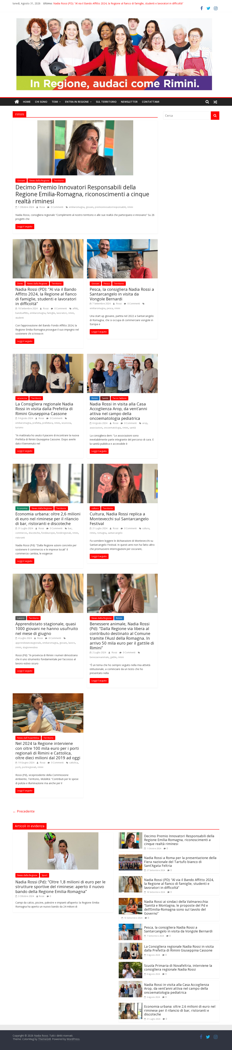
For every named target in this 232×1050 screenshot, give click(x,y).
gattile (113, 657)
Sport (44, 875)
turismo (19, 427)
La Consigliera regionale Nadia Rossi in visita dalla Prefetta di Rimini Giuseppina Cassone (44, 408)
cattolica (73, 762)
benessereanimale (99, 657)
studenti (19, 317)
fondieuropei (48, 532)
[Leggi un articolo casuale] (215, 102)
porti (17, 767)
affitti (75, 308)
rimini (130, 207)
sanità (133, 427)
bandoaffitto (21, 313)
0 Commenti (56, 207)
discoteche (34, 532)
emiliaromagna (76, 207)
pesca (110, 308)
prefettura (47, 423)
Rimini (95, 398)
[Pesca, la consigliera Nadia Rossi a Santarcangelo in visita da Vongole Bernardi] (122, 241)
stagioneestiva (30, 647)
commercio (21, 532)
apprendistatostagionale (28, 642)
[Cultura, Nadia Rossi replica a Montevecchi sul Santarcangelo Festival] (122, 466)
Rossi (42, 207)
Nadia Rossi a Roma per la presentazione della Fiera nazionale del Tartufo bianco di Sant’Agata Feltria (180, 862)
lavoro (71, 642)
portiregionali (29, 767)
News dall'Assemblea (28, 737)
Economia (22, 508)
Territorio (59, 180)
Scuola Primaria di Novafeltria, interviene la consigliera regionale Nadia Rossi (178, 967)
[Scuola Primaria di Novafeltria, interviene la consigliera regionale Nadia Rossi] (130, 964)
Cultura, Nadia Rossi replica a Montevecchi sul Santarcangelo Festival (119, 518)
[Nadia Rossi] (17, 102)
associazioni (96, 427)
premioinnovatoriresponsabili (110, 207)
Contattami (150, 101)
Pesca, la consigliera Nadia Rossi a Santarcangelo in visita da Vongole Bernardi (122, 293)
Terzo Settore (120, 398)
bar (70, 528)
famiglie (51, 313)
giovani (89, 207)
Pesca (107, 283)
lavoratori (62, 313)
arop (144, 423)
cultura (95, 508)
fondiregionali (63, 532)
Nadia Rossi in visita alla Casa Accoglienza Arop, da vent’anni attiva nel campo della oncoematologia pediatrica (118, 411)
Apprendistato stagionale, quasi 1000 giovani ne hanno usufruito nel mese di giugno (46, 628)
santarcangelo (115, 532)
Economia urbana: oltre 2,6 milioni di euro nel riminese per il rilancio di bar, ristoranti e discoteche (47, 518)
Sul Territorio (106, 101)
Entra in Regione (77, 101)
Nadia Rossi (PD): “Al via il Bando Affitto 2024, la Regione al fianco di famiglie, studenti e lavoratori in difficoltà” (118, 3)
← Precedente (24, 811)
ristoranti (20, 537)
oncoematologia (112, 427)
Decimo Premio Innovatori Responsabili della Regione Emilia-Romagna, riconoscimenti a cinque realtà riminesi (82, 194)
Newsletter (129, 101)
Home (27, 101)
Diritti (20, 283)
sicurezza (22, 398)
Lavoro (20, 618)
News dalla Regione (39, 180)
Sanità (105, 398)
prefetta (36, 423)
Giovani (21, 180)
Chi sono (41, 101)
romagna (101, 532)
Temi (55, 101)
